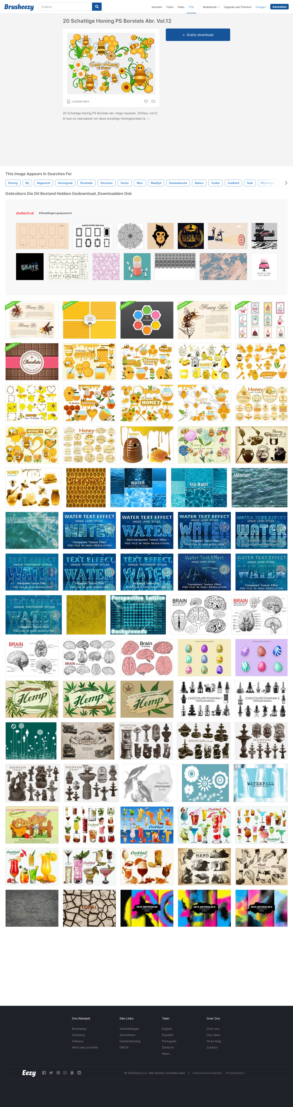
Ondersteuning (129, 1041)
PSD (191, 7)
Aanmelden (279, 6)
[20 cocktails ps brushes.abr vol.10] (204, 825)
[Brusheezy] (19, 7)
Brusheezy (79, 1028)
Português (169, 1041)
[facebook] (44, 1073)
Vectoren (156, 7)
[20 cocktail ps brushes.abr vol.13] (147, 866)
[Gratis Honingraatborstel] (86, 615)
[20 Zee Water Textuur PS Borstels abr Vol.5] (138, 488)
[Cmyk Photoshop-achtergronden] (147, 908)
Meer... (167, 1053)
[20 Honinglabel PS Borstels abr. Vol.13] (261, 403)
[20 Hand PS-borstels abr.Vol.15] (261, 866)
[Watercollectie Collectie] (260, 783)
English (167, 1028)
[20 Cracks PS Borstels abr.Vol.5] (32, 908)
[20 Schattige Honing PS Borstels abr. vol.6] (261, 361)
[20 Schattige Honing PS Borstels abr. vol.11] (204, 403)
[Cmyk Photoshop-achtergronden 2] (204, 908)
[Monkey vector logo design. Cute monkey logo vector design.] (161, 237)
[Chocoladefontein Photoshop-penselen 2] (261, 699)
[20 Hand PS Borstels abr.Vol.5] (204, 866)
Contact (212, 1047)
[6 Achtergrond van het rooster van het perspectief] (138, 615)
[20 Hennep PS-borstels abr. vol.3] (32, 699)
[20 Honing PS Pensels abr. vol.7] (89, 361)
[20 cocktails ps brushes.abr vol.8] (89, 825)
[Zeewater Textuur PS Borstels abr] (32, 530)
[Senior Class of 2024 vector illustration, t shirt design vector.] (191, 237)
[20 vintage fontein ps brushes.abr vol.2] (203, 741)
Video (181, 7)
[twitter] (51, 1073)
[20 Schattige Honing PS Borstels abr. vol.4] (32, 403)
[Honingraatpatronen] (89, 320)
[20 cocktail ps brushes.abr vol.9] (147, 825)
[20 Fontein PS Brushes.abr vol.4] (32, 783)
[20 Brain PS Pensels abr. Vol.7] (147, 657)
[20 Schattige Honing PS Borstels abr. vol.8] (147, 361)
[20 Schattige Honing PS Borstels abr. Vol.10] (147, 403)
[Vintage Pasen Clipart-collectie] (204, 657)
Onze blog (214, 1041)
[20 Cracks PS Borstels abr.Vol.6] (89, 908)
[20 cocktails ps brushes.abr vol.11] (261, 825)
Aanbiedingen (129, 1028)
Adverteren (127, 1035)
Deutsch (168, 1047)
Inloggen (261, 7)
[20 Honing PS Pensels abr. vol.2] (33, 488)
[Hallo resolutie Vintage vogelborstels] (150, 783)
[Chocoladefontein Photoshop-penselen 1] (204, 699)
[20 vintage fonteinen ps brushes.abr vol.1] (261, 741)
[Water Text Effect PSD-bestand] (89, 530)
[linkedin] (79, 1073)
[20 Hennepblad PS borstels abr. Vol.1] (147, 699)
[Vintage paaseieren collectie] (261, 657)
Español (167, 1035)
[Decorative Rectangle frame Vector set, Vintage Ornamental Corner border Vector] (93, 237)
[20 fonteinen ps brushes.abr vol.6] (88, 741)
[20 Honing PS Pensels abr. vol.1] (261, 445)
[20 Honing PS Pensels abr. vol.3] (147, 445)
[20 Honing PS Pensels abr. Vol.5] (204, 361)
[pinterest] (58, 1073)
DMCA (124, 1047)
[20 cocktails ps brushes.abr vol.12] (32, 866)
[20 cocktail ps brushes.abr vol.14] (89, 866)
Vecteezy (78, 1035)
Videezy (77, 1041)
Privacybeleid (234, 1073)
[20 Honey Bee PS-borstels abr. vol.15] (204, 445)
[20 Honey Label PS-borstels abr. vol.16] (89, 445)
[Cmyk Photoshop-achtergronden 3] (261, 908)
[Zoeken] (97, 7)
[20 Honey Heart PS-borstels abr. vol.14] (32, 445)
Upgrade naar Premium (237, 7)
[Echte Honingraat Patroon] (86, 488)
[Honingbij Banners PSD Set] (32, 320)
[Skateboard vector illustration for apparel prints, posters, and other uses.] (30, 267)
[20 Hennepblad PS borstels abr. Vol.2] (89, 699)
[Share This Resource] (154, 101)
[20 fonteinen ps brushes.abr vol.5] (145, 741)
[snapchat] (72, 1073)
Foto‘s (169, 7)
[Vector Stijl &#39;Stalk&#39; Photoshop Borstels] (31, 741)
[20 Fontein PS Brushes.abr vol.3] (91, 783)
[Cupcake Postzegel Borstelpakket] (261, 320)
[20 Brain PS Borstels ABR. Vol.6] (89, 657)
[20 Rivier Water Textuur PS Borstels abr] (259, 488)
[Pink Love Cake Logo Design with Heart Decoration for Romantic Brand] (264, 267)
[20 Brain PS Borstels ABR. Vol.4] (32, 657)
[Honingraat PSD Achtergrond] (147, 320)
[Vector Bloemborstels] (205, 783)
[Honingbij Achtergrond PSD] (204, 320)
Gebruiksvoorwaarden (207, 1073)
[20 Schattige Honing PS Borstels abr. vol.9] (89, 403)
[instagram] (65, 1073)
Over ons (213, 1028)
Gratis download (200, 35)
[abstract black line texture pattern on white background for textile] (175, 267)
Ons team (213, 1035)
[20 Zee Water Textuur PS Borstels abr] (199, 488)
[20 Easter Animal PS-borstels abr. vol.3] (32, 825)
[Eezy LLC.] (29, 1073)
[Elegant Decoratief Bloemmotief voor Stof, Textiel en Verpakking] (106, 267)
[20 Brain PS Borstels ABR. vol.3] (259, 615)
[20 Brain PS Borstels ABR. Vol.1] (198, 615)
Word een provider (85, 1047)
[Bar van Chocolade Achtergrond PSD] (32, 361)
